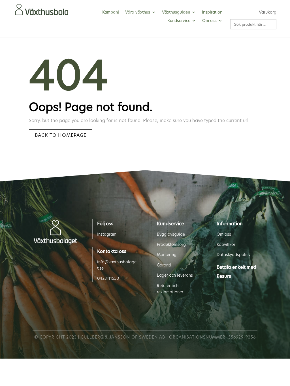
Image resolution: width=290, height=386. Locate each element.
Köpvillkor (226, 244)
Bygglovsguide (171, 234)
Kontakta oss (111, 251)
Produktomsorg (171, 244)
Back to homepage (60, 135)
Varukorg (267, 12)
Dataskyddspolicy (233, 254)
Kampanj (110, 12)
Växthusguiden (176, 12)
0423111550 (108, 278)
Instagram (106, 234)
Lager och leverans (175, 275)
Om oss (209, 21)
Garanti (164, 265)
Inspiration (212, 12)
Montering (166, 254)
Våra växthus (137, 12)
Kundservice (178, 21)
